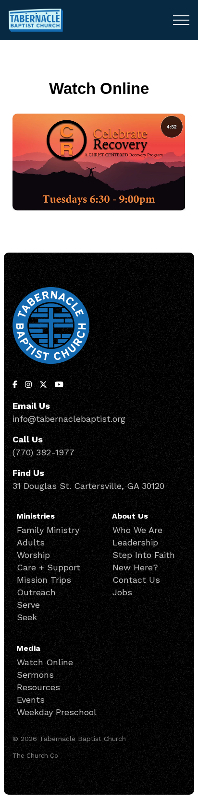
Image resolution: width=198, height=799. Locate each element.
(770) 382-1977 (43, 452)
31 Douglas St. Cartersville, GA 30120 (88, 486)
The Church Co (35, 755)
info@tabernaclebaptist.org (68, 419)
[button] (181, 20)
